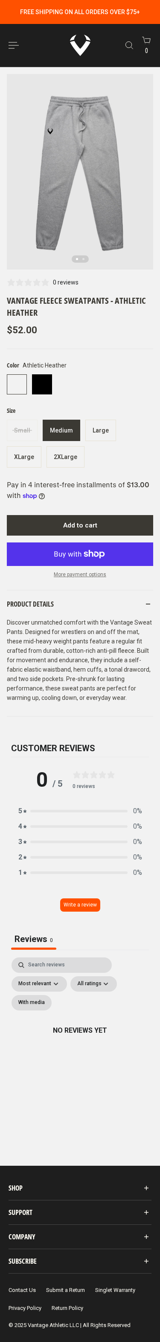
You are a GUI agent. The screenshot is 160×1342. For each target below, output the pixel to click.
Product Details (30, 604)
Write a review (80, 905)
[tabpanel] (80, 1040)
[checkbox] (32, 1002)
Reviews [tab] (34, 939)
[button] (80, 811)
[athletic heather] (17, 384)
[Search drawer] (129, 45)
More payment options (80, 575)
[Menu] (13, 45)
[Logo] (80, 45)
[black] (42, 384)
